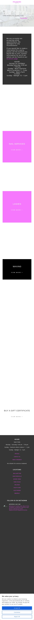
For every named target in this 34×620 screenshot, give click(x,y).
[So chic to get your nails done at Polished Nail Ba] (17, 551)
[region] (17, 607)
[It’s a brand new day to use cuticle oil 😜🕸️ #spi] (17, 554)
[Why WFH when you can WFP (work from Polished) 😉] (17, 535)
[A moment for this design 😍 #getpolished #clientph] (17, 547)
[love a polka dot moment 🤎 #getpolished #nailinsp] (17, 575)
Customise (17, 612)
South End (17, 487)
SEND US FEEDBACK (17, 459)
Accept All (17, 608)
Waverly (17, 493)
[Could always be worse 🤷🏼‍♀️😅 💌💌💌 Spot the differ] (17, 584)
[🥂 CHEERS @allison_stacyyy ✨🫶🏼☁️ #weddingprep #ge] (17, 530)
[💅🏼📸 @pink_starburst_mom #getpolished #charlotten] (17, 580)
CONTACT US (17, 456)
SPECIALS (17, 453)
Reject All (17, 616)
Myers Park (17, 479)
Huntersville (17, 476)
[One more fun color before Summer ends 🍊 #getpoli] (17, 526)
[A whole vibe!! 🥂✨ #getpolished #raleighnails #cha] (17, 569)
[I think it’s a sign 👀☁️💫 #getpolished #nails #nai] (17, 588)
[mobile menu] (32, 2)
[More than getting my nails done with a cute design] (17, 559)
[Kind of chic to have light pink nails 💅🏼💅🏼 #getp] (17, 564)
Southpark (17, 490)
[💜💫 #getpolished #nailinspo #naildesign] (17, 544)
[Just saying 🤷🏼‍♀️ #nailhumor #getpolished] (17, 572)
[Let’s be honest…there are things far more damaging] (17, 592)
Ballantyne (17, 473)
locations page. (12, 59)
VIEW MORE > (17, 150)
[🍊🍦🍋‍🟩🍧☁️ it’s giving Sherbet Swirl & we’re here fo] (17, 540)
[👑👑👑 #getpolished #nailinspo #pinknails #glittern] (17, 521)
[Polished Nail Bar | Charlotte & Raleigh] (17, 2)
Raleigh (17, 484)
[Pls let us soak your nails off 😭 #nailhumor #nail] (17, 514)
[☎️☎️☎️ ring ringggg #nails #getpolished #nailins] (17, 517)
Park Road (17, 482)
